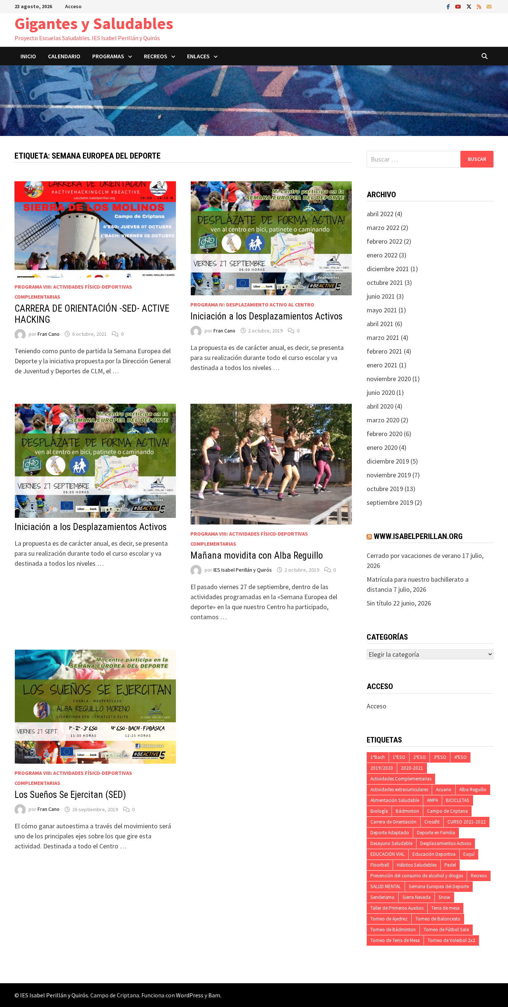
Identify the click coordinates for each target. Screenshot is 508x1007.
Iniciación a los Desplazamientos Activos (266, 316)
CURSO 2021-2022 (466, 822)
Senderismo (382, 897)
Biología (379, 811)
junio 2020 (381, 392)
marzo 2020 (383, 420)
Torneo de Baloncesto (437, 919)
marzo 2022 (383, 227)
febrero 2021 (384, 351)
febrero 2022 (384, 241)
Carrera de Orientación (393, 822)
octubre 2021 (385, 282)
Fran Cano (49, 334)
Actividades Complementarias (400, 779)
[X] (469, 6)
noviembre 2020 (389, 378)
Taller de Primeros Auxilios (397, 908)
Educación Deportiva (434, 854)
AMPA (432, 800)
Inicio (28, 56)
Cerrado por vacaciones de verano (414, 555)
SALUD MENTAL (385, 886)
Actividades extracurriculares (399, 789)
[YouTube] (458, 6)
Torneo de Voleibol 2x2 (451, 940)
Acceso (73, 6)
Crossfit (432, 822)
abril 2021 (380, 323)
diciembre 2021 (388, 268)
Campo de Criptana (447, 811)
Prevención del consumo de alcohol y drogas (416, 876)
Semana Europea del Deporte (439, 886)
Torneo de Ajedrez (389, 919)
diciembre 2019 (388, 461)
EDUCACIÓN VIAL (387, 854)
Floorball (379, 865)
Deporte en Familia (436, 832)
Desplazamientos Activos (445, 843)
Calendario (64, 56)
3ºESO (440, 757)
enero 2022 (382, 255)
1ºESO (399, 757)
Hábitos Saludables (417, 865)
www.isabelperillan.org (418, 536)
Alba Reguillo (472, 789)
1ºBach (377, 757)
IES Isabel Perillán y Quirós (242, 569)
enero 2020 (382, 447)
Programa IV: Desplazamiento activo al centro (252, 304)
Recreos (479, 876)
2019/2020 (381, 768)
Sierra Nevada (416, 897)
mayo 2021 (382, 310)
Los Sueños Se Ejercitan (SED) (70, 794)
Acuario (443, 789)
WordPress (189, 995)
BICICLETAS (457, 800)
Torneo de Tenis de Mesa (395, 940)
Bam (214, 995)
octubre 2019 (385, 488)
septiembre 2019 (390, 502)
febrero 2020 (384, 433)
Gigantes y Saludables (94, 23)
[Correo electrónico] (489, 6)
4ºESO (460, 757)
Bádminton (407, 811)
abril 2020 (380, 406)
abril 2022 (380, 213)
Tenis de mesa (445, 908)
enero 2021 (382, 365)
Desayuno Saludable (391, 843)
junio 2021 (381, 296)
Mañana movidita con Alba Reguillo (256, 555)
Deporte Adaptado (389, 832)
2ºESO (419, 757)
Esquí (469, 854)
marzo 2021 (383, 337)
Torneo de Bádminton (393, 929)
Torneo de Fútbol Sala (446, 929)
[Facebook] (449, 6)
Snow (444, 897)
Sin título (379, 603)
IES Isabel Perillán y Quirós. (55, 995)
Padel (450, 865)
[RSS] (480, 6)
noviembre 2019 (389, 475)
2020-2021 (412, 768)
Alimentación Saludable (394, 800)
